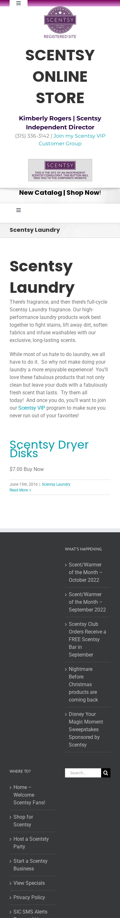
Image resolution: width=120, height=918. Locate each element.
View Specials (29, 883)
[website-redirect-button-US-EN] (60, 161)
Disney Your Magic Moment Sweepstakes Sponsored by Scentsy (86, 729)
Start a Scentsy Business (30, 865)
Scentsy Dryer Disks (49, 448)
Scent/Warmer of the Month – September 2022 (87, 602)
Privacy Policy (29, 897)
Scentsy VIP (31, 408)
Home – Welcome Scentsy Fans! (29, 795)
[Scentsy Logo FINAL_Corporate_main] (60, 9)
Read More (19, 490)
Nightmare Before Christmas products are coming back (83, 684)
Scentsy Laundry (56, 484)
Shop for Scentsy (23, 821)
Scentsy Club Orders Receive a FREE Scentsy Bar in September (87, 639)
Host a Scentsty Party (31, 843)
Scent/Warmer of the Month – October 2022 (86, 572)
